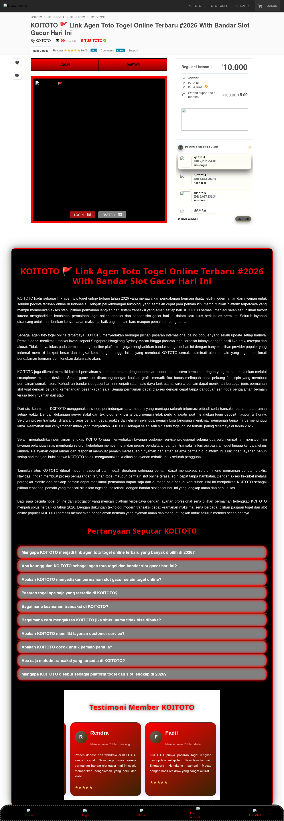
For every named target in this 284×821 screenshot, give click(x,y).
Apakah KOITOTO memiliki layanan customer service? (73, 633)
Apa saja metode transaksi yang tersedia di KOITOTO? (73, 660)
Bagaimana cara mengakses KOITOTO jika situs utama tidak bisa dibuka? (91, 620)
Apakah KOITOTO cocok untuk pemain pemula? (67, 647)
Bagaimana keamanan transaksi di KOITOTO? (65, 606)
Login (85, 815)
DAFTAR (133, 64)
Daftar (142, 815)
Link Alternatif (195, 815)
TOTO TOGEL (99, 17)
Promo (29, 815)
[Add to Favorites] (17, 62)
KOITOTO (36, 17)
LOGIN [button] (79, 214)
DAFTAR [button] (109, 214)
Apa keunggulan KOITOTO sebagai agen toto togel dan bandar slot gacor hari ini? (99, 566)
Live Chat (255, 815)
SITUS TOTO (77, 17)
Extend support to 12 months (218, 95)
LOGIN (64, 64)
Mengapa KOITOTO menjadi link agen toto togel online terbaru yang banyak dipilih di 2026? (108, 552)
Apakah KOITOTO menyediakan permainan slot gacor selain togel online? (91, 579)
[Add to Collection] (17, 75)
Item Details (40, 51)
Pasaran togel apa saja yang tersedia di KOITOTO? (70, 593)
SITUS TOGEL (56, 17)
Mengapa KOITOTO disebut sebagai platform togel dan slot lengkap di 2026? (94, 674)
